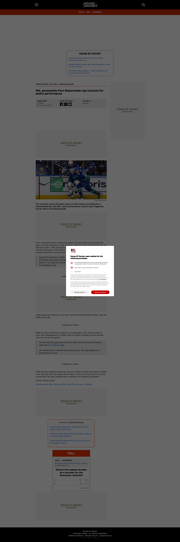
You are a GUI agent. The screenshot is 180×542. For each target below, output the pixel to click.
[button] (90, 271)
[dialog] (90, 271)
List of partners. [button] (103, 279)
